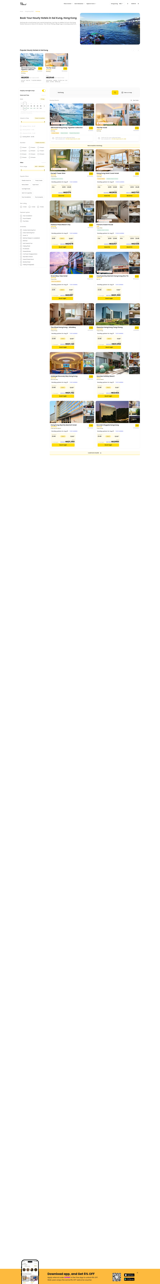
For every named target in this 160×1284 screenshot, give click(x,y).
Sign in (133, 3)
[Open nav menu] (138, 3)
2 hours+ (24, 147)
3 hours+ (33, 147)
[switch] (44, 91)
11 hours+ (24, 157)
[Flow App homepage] (23, 3)
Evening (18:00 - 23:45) (28, 136)
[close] (137, 1272)
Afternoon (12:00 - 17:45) (29, 133)
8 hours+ (24, 154)
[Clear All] (110, 92)
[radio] (21, 126)
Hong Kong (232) (29, 11)
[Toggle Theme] (127, 3)
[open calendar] (44, 106)
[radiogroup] (33, 131)
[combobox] (87, 92)
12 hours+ (33, 157)
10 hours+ (42, 154)
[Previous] (133, 50)
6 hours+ (33, 150)
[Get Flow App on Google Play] (129, 1279)
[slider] (22, 122)
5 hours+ (24, 150)
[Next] (138, 50)
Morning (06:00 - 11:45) (28, 129)
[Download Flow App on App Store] (129, 1275)
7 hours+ (42, 150)
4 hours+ (42, 147)
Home (21, 11)
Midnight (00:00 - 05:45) (29, 126)
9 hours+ (33, 154)
